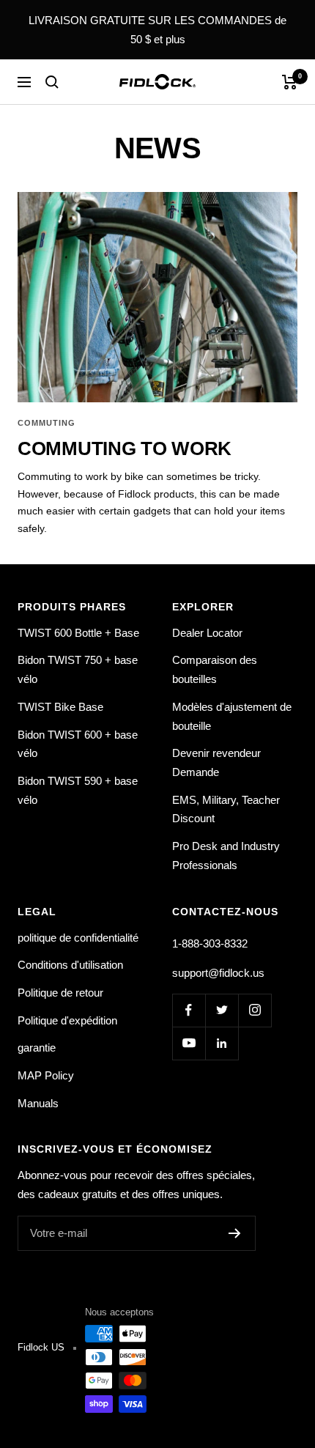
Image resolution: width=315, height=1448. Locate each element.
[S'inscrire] (235, 1233)
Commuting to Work (124, 448)
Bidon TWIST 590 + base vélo (78, 790)
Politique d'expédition (67, 1020)
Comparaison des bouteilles (214, 669)
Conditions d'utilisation (70, 964)
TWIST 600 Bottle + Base (78, 633)
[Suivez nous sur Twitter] (221, 1010)
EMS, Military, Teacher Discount (226, 809)
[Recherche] (52, 82)
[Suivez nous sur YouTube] (188, 1043)
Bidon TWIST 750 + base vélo (78, 669)
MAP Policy (46, 1075)
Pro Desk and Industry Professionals (226, 855)
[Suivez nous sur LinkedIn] (221, 1043)
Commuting (46, 422)
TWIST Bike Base (60, 707)
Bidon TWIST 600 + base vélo (78, 744)
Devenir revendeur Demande (216, 762)
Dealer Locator (207, 633)
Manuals (38, 1103)
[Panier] (289, 82)
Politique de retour (60, 992)
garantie (37, 1047)
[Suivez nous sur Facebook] (188, 1010)
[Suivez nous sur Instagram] (254, 1010)
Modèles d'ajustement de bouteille (232, 716)
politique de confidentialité (78, 937)
